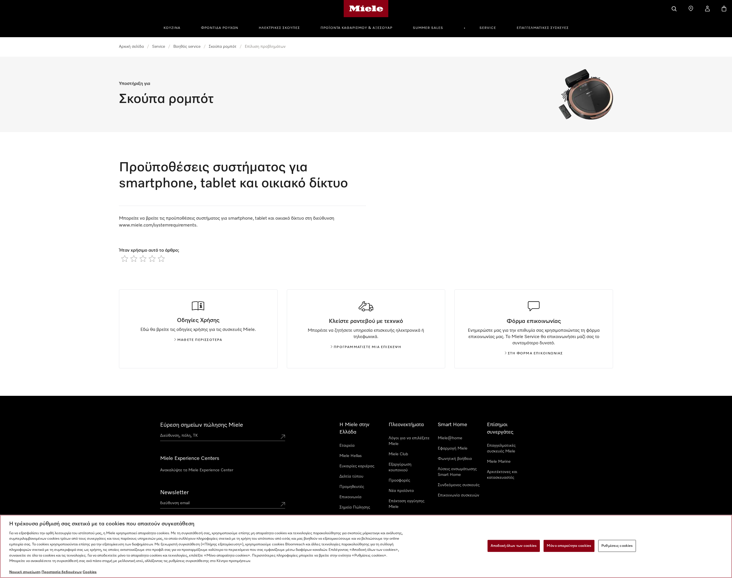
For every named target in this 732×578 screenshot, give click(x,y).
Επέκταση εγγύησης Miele (406, 504)
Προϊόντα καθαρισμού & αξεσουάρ (356, 28)
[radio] (124, 258)
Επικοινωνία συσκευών (458, 495)
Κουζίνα (172, 28)
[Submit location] (283, 436)
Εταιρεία (347, 446)
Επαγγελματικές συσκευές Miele (501, 448)
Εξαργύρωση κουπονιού (400, 467)
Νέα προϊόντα (401, 491)
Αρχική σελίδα (131, 47)
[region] (366, 546)
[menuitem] (175, 27)
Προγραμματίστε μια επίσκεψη (367, 347)
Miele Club (398, 454)
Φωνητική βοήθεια (455, 459)
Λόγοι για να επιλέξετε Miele (409, 441)
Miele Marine (499, 462)
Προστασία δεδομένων (61, 572)
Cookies (90, 572)
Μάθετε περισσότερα (199, 340)
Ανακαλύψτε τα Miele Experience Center (196, 470)
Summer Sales (428, 28)
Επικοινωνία (350, 497)
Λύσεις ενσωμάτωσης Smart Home (457, 472)
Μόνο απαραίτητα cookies (569, 546)
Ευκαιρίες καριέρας (356, 466)
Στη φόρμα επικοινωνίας (535, 353)
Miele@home (450, 438)
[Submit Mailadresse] (283, 504)
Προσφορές (399, 480)
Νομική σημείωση (25, 572)
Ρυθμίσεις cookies (617, 546)
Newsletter (174, 492)
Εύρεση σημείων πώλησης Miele (201, 425)
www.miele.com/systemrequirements (157, 225)
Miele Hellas (350, 456)
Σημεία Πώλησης (354, 507)
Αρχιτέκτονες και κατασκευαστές (502, 475)
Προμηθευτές (351, 487)
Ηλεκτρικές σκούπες (279, 28)
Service (488, 28)
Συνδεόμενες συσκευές (459, 485)
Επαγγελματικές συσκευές (543, 28)
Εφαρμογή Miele (453, 448)
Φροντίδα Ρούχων (219, 28)
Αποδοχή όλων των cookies (514, 546)
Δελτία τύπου (351, 476)
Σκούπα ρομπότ (222, 47)
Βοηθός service (186, 47)
